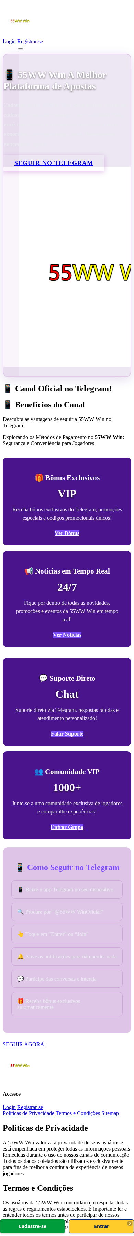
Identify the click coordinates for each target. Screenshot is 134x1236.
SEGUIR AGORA (23, 1044)
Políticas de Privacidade (28, 1113)
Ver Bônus (67, 533)
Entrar (101, 1226)
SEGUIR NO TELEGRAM (53, 163)
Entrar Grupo (67, 827)
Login (9, 41)
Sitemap (110, 1113)
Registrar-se (30, 41)
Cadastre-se (32, 1226)
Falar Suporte (67, 734)
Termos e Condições (78, 1113)
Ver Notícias (67, 635)
